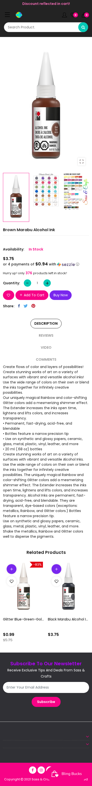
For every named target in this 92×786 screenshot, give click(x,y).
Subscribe (46, 701)
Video (46, 347)
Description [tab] (46, 323)
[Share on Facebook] (19, 306)
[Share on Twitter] (26, 306)
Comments (46, 359)
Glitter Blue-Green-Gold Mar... (23, 619)
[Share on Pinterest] (33, 306)
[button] (46, 264)
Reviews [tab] (46, 335)
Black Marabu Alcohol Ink (68, 619)
